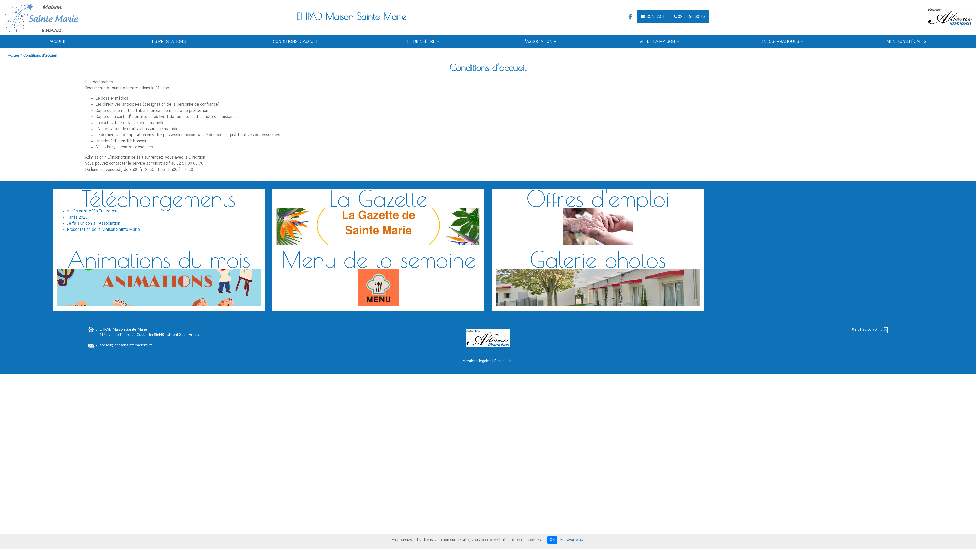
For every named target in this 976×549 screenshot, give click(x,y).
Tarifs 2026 (77, 217)
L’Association (538, 42)
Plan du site (504, 361)
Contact (655, 16)
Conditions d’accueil (40, 55)
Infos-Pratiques (780, 42)
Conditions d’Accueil (296, 42)
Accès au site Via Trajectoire (93, 211)
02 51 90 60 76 (864, 329)
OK (552, 540)
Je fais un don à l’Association (93, 223)
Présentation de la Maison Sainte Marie (103, 229)
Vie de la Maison (657, 42)
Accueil (58, 42)
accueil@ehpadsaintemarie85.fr (125, 345)
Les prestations (168, 42)
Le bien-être (421, 42)
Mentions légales (906, 42)
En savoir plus (571, 540)
